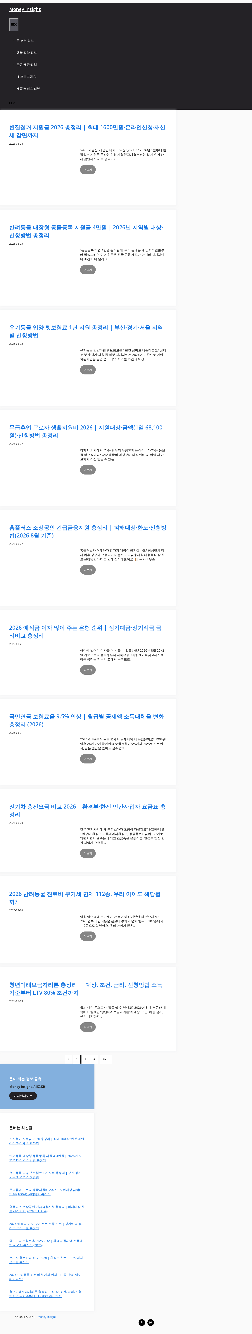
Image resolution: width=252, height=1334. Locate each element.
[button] (12, 104)
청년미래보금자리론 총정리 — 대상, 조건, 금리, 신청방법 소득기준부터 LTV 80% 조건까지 (45, 1294)
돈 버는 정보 (25, 40)
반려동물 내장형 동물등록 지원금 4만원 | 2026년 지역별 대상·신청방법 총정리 (45, 1158)
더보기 (88, 169)
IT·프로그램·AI (27, 76)
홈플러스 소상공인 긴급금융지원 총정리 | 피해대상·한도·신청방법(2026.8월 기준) (46, 1209)
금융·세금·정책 (27, 64)
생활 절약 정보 (27, 52)
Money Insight (25, 9)
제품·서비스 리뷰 (28, 88)
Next (106, 1059)
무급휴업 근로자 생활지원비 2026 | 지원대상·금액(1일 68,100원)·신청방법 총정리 (45, 1192)
